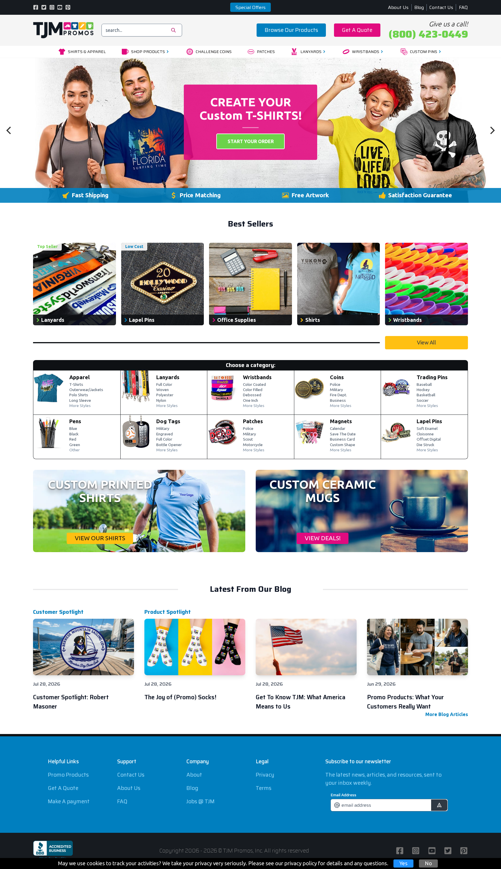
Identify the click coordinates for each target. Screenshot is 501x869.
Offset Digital (429, 439)
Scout (248, 439)
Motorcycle (253, 445)
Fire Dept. (338, 395)
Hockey (423, 390)
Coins (337, 377)
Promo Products (68, 775)
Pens (75, 421)
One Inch (250, 401)
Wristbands (365, 51)
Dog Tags (168, 421)
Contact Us (441, 7)
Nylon (161, 401)
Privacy (265, 775)
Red (72, 439)
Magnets (341, 421)
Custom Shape (342, 445)
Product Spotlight (167, 612)
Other (74, 450)
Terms (263, 788)
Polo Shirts (78, 395)
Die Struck (425, 445)
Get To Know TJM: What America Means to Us (300, 702)
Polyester (164, 395)
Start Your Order (251, 141)
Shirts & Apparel (87, 51)
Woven (162, 390)
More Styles (80, 406)
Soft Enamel (427, 429)
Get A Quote (357, 30)
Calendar (337, 429)
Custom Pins (423, 51)
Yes (403, 863)
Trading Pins (432, 377)
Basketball (426, 395)
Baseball (424, 385)
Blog (419, 7)
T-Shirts (76, 385)
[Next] (491, 130)
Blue (73, 429)
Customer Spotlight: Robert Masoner (71, 702)
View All (426, 342)
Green (74, 445)
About (194, 775)
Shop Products (148, 51)
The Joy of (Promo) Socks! (180, 697)
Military (336, 390)
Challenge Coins (214, 51)
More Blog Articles (446, 714)
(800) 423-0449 (428, 34)
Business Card (342, 439)
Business (338, 401)
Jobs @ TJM (200, 801)
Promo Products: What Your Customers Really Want (405, 702)
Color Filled (252, 390)
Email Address (343, 794)
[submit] (439, 805)
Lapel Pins (429, 421)
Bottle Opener (169, 445)
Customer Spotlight (58, 612)
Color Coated (254, 385)
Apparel (79, 377)
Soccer (423, 401)
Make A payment (69, 801)
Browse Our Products (291, 30)
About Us (398, 7)
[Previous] (9, 130)
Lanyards (311, 51)
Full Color (164, 385)
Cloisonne (425, 434)
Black (74, 434)
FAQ (463, 7)
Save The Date (343, 434)
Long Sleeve (80, 401)
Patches (266, 51)
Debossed (252, 395)
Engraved (164, 434)
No (428, 863)
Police (335, 385)
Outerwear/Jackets (86, 390)
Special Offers (250, 7)
